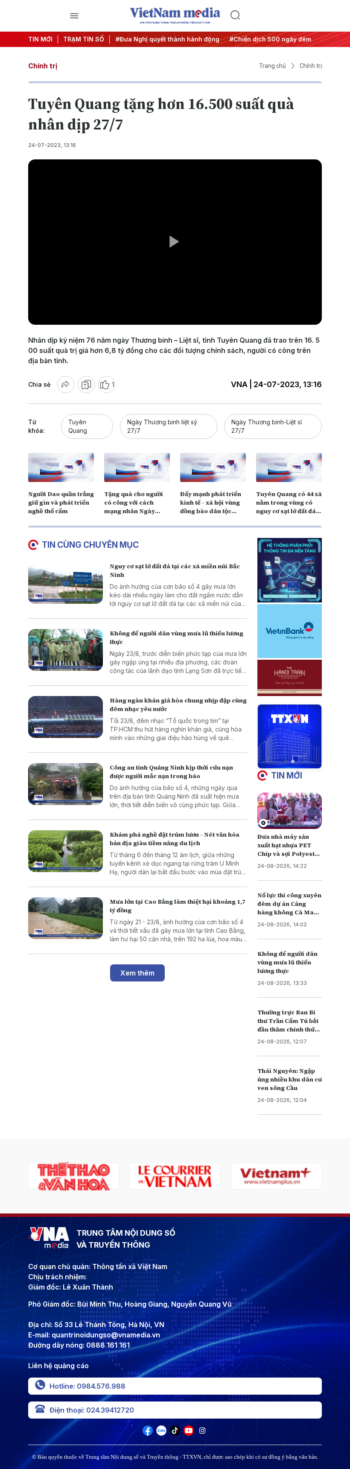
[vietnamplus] (174, 1176)
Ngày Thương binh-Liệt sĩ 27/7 (266, 426)
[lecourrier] (73, 1176)
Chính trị (42, 66)
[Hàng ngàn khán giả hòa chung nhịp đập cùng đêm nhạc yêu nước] (65, 717)
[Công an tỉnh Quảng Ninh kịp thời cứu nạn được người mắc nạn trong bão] (65, 784)
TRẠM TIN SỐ (83, 39)
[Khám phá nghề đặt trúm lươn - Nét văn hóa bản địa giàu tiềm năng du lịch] (65, 851)
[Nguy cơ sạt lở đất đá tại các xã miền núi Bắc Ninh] (65, 583)
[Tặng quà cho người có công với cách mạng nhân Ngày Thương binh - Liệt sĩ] (137, 467)
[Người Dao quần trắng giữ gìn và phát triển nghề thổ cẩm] (61, 467)
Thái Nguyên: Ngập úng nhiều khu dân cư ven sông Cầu (289, 1079)
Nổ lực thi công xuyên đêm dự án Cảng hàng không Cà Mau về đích (289, 908)
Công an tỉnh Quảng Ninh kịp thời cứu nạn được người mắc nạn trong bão (171, 771)
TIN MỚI (40, 39)
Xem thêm (137, 973)
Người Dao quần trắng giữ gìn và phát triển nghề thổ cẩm (61, 502)
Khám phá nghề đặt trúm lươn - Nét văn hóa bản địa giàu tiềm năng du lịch (174, 838)
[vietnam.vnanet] (276, 1176)
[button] (286, 761)
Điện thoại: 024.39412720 (92, 1410)
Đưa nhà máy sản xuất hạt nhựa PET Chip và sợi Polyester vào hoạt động (289, 849)
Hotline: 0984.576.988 (87, 1386)
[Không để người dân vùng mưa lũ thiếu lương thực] (65, 650)
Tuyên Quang (77, 426)
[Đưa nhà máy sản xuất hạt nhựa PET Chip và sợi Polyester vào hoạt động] (289, 811)
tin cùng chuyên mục (90, 545)
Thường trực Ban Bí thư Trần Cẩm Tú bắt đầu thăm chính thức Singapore (287, 1025)
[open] (74, 16)
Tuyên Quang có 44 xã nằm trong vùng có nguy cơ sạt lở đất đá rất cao (289, 507)
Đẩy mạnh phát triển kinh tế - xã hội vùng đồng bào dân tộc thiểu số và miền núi (210, 507)
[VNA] (148, 1433)
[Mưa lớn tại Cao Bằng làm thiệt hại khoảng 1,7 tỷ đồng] (65, 918)
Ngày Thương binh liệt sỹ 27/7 (162, 426)
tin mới (286, 775)
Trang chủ (272, 65)
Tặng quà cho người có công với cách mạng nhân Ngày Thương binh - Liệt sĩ (135, 507)
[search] (276, 16)
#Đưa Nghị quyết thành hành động (167, 39)
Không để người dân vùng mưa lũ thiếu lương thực (287, 962)
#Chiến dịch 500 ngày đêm (269, 39)
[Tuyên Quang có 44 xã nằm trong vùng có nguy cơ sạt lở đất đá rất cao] (289, 467)
